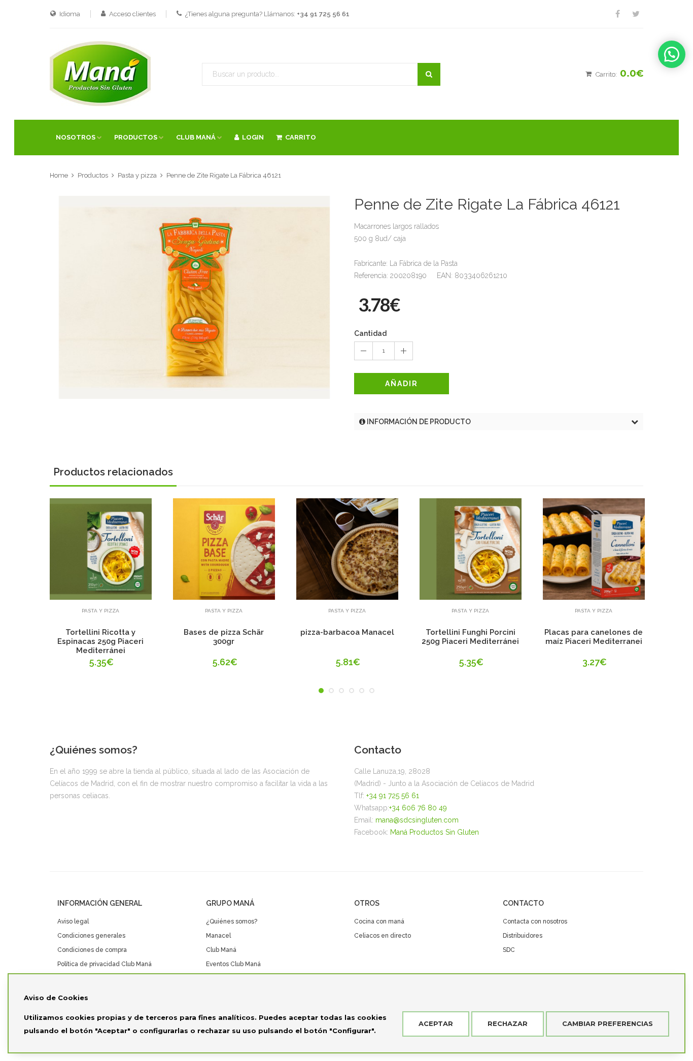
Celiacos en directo (382, 935)
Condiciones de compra (92, 949)
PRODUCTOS (135, 137)
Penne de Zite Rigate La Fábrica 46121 (223, 175)
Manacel (218, 935)
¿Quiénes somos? (231, 921)
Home (59, 175)
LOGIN (251, 137)
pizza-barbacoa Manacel (347, 632)
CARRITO (299, 137)
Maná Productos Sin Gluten (434, 832)
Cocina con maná (379, 921)
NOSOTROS (75, 137)
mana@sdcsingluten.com (417, 820)
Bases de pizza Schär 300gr (224, 637)
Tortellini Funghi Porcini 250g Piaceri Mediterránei (470, 637)
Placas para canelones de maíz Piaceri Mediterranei (593, 637)
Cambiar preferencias (607, 1023)
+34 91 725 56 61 (392, 796)
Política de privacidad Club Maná (104, 964)
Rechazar (508, 1023)
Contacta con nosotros (535, 921)
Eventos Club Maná (233, 964)
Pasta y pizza (137, 175)
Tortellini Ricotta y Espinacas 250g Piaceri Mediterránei (100, 641)
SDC (509, 949)
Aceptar (436, 1023)
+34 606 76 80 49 (418, 808)
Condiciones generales (91, 935)
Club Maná (221, 949)
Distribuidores (522, 935)
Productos (93, 175)
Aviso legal (73, 921)
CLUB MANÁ (196, 137)
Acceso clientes (132, 14)
